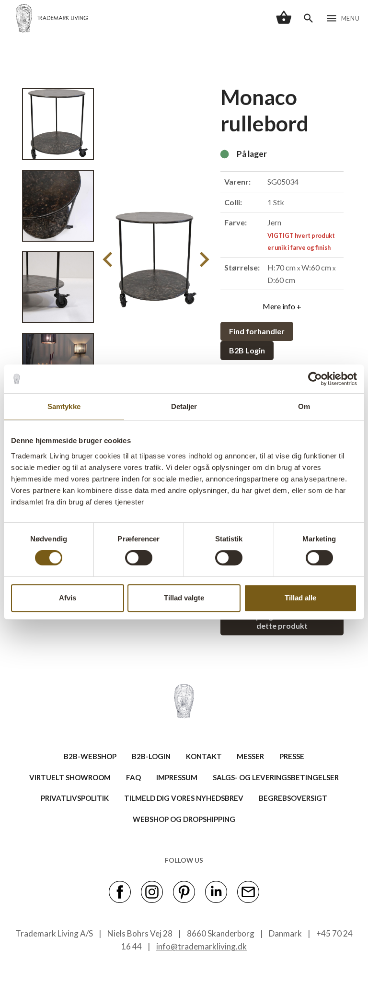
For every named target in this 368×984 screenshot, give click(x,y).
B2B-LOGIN (151, 756)
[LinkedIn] (216, 891)
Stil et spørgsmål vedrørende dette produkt (282, 620)
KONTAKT (204, 756)
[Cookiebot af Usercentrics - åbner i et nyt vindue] (315, 379)
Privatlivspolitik (75, 798)
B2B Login (247, 350)
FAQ (133, 777)
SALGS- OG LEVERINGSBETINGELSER (276, 777)
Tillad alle (300, 598)
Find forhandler (257, 331)
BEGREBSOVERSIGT (293, 798)
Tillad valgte (184, 598)
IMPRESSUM (176, 777)
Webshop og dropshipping (184, 819)
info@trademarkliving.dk (201, 946)
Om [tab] (304, 406)
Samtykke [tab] (63, 406)
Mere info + (282, 306)
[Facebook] (120, 891)
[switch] (138, 557)
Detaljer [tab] (184, 406)
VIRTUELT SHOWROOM (70, 777)
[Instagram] (152, 891)
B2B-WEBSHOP (90, 756)
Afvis (67, 598)
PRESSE (291, 756)
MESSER (250, 756)
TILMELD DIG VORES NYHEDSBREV (183, 798)
